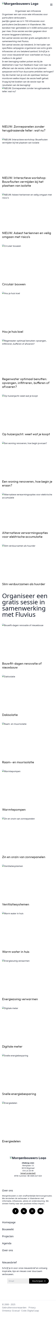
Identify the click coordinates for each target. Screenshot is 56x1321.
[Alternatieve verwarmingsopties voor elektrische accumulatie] (28, 516)
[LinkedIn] (24, 1211)
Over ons (7, 1250)
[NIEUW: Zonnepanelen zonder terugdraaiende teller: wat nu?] (28, 109)
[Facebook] (15, 1211)
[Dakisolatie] (28, 696)
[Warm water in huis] (28, 933)
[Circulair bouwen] (28, 265)
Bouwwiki (8, 1229)
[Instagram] (32, 1211)
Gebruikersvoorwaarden (14, 1307)
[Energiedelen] (28, 1122)
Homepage (8, 1222)
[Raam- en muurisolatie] (28, 743)
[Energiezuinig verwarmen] (28, 980)
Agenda (6, 1243)
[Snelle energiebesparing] (28, 1075)
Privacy (32, 1307)
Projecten (8, 1236)
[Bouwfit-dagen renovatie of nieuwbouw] (28, 646)
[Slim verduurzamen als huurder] (28, 565)
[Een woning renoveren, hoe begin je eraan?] (28, 464)
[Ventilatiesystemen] (28, 885)
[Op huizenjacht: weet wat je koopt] (28, 415)
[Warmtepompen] (28, 790)
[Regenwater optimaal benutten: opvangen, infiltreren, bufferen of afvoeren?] (28, 364)
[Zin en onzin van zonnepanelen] (28, 838)
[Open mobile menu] (51, 4)
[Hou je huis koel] (28, 312)
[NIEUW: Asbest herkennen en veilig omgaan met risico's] (28, 216)
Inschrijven (37, 1281)
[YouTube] (40, 1211)
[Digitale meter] (28, 1027)
